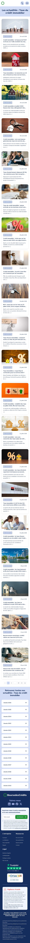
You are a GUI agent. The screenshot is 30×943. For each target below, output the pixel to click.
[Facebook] (17, 804)
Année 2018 (7, 758)
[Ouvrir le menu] (27, 3)
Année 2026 (7, 702)
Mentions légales (7, 853)
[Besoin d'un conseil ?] (22, 3)
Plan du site (5, 860)
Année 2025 (7, 709)
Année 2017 (7, 765)
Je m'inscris (20, 817)
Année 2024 (7, 716)
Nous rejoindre (6, 842)
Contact (17, 845)
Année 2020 (7, 744)
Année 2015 (7, 778)
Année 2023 (7, 723)
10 (18, 683)
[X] (21, 804)
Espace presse (19, 842)
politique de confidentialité (21, 828)
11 (21, 683)
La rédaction (5, 840)
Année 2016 (7, 772)
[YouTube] (13, 804)
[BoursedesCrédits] (15, 795)
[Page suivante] (25, 683)
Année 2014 (7, 785)
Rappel (4, 845)
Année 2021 (7, 737)
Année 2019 (7, 751)
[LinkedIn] (9, 804)
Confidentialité (6, 855)
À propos (5, 837)
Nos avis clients (19, 837)
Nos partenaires (20, 840)
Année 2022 (7, 730)
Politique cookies (7, 858)
